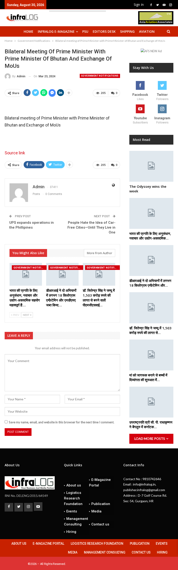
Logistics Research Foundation (73, 498)
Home (28, 31)
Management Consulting (76, 521)
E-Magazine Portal (100, 482)
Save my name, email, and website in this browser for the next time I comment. (61, 422)
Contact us (100, 524)
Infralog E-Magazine (56, 31)
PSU (85, 31)
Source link (15, 152)
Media (96, 511)
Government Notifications (100, 75)
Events (71, 511)
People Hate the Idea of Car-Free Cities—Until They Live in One (91, 227)
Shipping (127, 31)
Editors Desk (104, 31)
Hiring (71, 532)
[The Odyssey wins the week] (151, 166)
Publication (100, 504)
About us (73, 485)
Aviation (147, 31)
